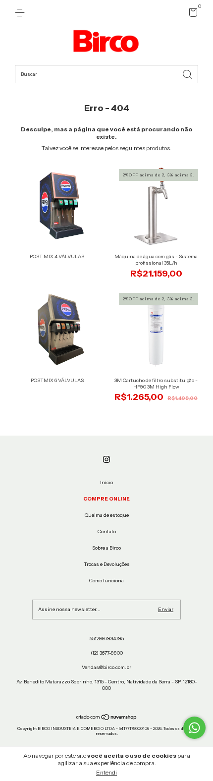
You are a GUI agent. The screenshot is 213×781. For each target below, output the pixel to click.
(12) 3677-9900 (107, 653)
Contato (107, 531)
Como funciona (106, 580)
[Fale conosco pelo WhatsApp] (194, 728)
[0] (191, 14)
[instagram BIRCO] (106, 459)
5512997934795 (107, 638)
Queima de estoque (107, 515)
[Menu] (21, 12)
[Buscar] (188, 73)
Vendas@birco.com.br (106, 667)
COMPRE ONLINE (106, 499)
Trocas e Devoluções (107, 564)
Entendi (106, 772)
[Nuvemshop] (107, 718)
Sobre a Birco (106, 548)
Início (106, 482)
